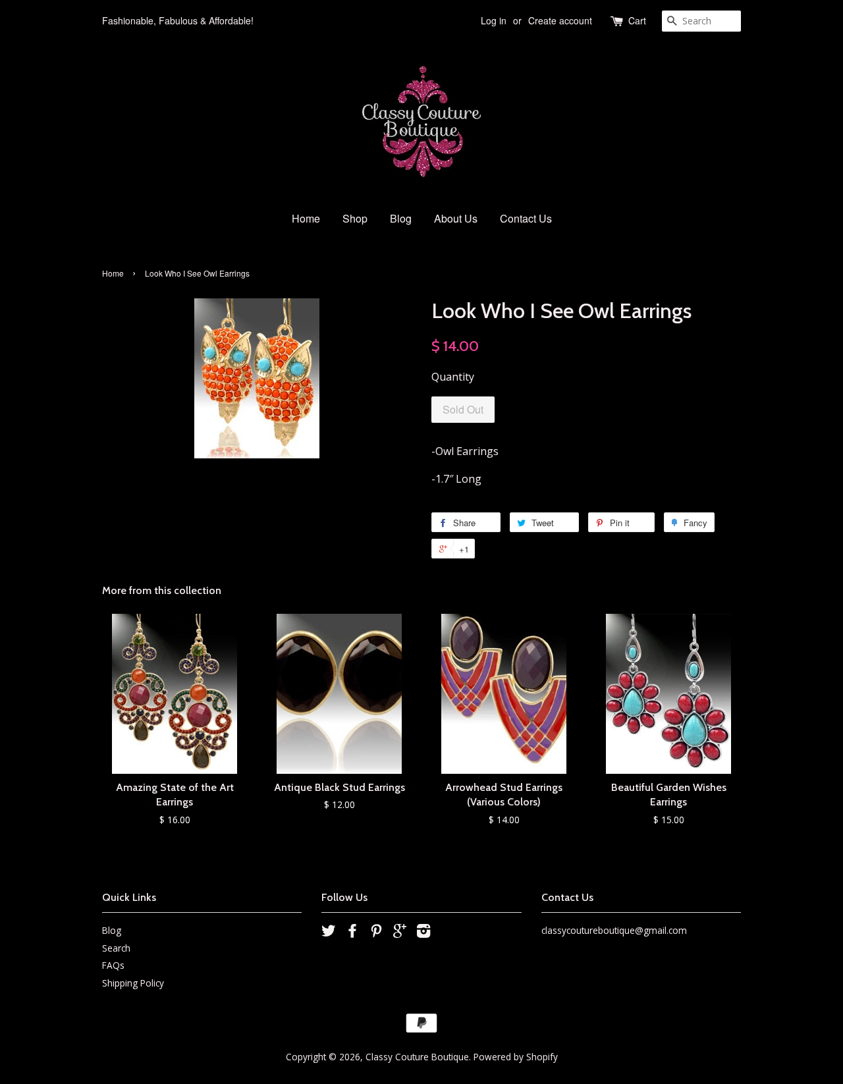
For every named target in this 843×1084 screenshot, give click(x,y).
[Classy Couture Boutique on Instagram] (423, 933)
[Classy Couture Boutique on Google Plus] (400, 933)
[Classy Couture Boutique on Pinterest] (376, 933)
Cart (637, 20)
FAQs (113, 965)
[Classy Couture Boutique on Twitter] (328, 933)
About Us (455, 218)
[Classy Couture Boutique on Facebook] (352, 933)
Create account (560, 20)
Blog (401, 218)
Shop (354, 218)
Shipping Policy (133, 983)
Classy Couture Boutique (417, 1056)
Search (116, 948)
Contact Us (526, 218)
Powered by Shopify (516, 1056)
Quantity (452, 376)
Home (306, 218)
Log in (493, 20)
